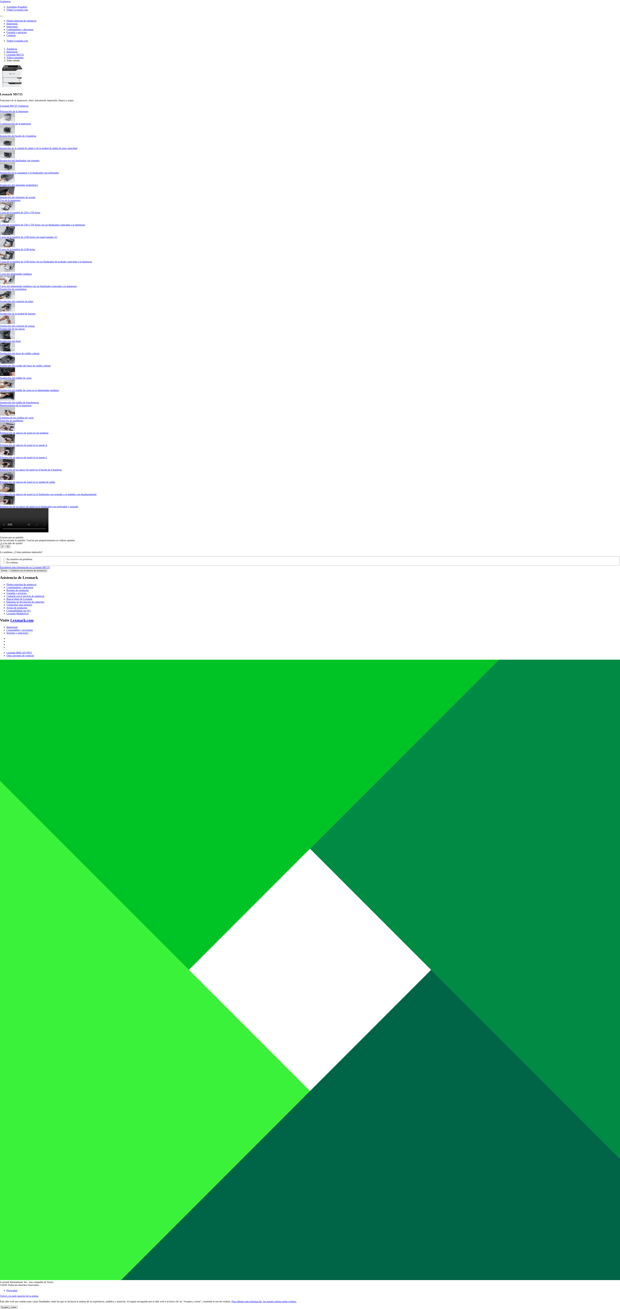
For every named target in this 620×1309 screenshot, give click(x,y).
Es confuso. (12, 562)
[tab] (310, 111)
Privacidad (11, 1290)
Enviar (4, 570)
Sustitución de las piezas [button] (12, 328)
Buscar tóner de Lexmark (19, 599)
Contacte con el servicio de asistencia (28, 570)
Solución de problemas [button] (11, 420)
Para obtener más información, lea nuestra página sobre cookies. (264, 1301)
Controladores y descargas (19, 587)
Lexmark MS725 (15, 54)
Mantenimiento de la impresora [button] (15, 405)
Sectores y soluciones (17, 633)
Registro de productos (17, 590)
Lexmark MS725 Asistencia (14, 106)
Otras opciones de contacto (20, 655)
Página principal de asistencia (21, 584)
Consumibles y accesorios (19, 630)
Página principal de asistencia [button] (21, 20)
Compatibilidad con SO (18, 610)
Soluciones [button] (12, 26)
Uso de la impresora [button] (10, 200)
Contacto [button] (11, 35)
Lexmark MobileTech (17, 613)
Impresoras (12, 51)
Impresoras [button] (12, 23)
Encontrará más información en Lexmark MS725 (25, 567)
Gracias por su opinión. (12, 537)
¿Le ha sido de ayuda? (11, 543)
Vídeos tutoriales (15, 57)
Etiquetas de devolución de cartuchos (25, 602)
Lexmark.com (22, 620)
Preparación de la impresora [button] (14, 111)
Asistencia (11, 49)
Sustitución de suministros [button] (13, 289)
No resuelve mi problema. (19, 559)
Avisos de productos (16, 607)
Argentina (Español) (16, 6)
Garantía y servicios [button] (16, 32)
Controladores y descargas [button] (19, 29)
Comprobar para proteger (19, 604)
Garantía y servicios (16, 593)
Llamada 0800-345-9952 (19, 652)
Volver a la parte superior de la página (19, 1296)
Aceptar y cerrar (8, 1307)
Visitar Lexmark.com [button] (17, 9)
